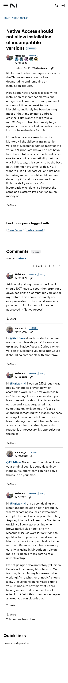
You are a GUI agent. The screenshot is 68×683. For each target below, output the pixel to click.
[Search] (57, 5)
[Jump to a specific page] (59, 266)
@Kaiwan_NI (18, 383)
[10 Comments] (31, 59)
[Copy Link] (52, 68)
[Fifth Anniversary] (26, 59)
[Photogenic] (17, 59)
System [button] (44, 68)
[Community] (13, 5)
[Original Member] (22, 59)
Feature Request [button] (35, 230)
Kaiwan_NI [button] (21, 328)
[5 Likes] (36, 59)
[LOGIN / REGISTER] (63, 5)
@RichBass (17, 338)
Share (11, 205)
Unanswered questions (34, 643)
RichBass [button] (20, 55)
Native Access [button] (15, 230)
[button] (9, 57)
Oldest (21, 258)
